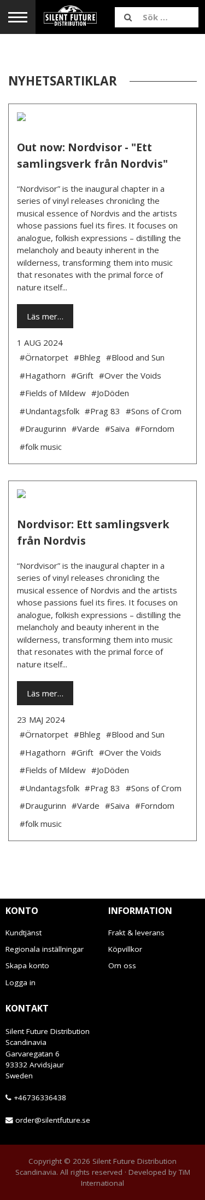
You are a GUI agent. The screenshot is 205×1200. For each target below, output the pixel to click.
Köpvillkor (125, 949)
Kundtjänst (23, 933)
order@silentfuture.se (52, 1120)
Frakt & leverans (136, 933)
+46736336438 (40, 1097)
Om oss (122, 965)
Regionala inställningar (44, 949)
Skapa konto (27, 965)
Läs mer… (45, 316)
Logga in (20, 982)
